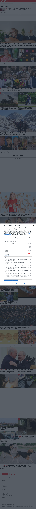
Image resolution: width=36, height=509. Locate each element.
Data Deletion (13, 283)
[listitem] (18, 241)
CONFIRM (11, 280)
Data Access (18, 283)
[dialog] (18, 254)
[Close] (34, 225)
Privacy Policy (23, 283)
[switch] (29, 243)
